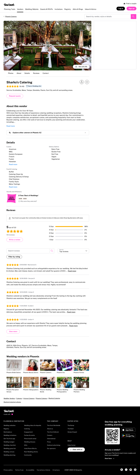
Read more (10, 126)
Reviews (36, 73)
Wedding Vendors (9, 398)
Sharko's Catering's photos (12, 402)
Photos (10, 73)
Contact (46, 73)
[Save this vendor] (87, 82)
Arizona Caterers (28, 398)
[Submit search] (133, 16)
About (19, 73)
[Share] (81, 82)
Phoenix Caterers (11, 16)
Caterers (19, 398)
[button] (27, 201)
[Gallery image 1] (47, 45)
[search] (52, 250)
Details (27, 73)
